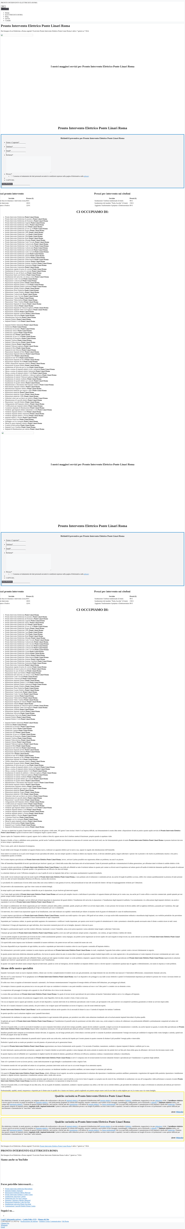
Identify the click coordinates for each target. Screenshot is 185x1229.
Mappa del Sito (43, 1219)
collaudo (154, 1102)
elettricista (171, 1104)
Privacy (9, 174)
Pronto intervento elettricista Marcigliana (18, 1189)
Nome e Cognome (12, 142)
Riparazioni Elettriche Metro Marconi (17, 1193)
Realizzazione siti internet (29, 1221)
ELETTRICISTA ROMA (14, 15)
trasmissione (73, 1104)
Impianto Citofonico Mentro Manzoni (18, 1200)
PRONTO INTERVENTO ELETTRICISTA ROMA (19, 3)
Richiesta (9, 155)
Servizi (7, 19)
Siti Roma (65, 1221)
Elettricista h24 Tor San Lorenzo (16, 1198)
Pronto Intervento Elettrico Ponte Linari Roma (55, 1146)
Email (8, 151)
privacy (86, 176)
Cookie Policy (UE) (30, 1219)
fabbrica (128, 1100)
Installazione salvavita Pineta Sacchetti (18, 1204)
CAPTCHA (10, 180)
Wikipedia (179, 1112)
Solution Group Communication (50, 1221)
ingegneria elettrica (16, 1104)
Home (7, 13)
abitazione (158, 1100)
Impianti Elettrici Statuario (14, 1191)
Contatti (7, 20)
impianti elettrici (71, 1100)
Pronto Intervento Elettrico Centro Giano (19, 1194)
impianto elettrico (42, 1102)
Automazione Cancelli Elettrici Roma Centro (20, 1206)
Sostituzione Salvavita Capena (15, 1196)
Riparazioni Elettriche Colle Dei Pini (17, 1202)
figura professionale (108, 1104)
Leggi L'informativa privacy (11, 1219)
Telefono (9, 147)
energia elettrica (105, 1100)
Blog (6, 17)
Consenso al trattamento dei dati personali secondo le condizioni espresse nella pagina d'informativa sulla (51, 176)
